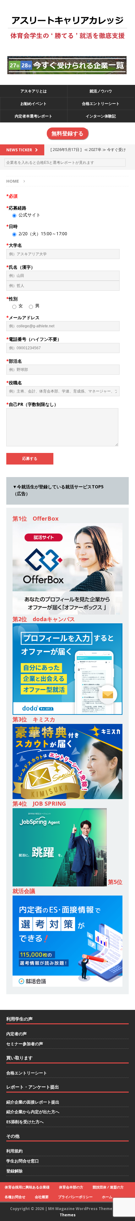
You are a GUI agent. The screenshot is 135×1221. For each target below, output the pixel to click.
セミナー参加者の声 (24, 1044)
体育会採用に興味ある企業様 (27, 1187)
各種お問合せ (15, 1196)
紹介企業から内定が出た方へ (32, 1111)
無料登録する (67, 133)
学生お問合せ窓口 (22, 1161)
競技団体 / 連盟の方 (108, 1187)
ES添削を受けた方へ (25, 1122)
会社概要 (42, 1196)
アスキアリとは (33, 91)
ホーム (107, 1196)
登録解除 (14, 1171)
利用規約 (14, 1151)
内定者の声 (16, 1034)
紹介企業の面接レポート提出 (32, 1102)
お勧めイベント (33, 103)
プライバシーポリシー (75, 1196)
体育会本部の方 (71, 1187)
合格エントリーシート (101, 103)
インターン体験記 (101, 116)
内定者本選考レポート (33, 116)
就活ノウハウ (100, 91)
